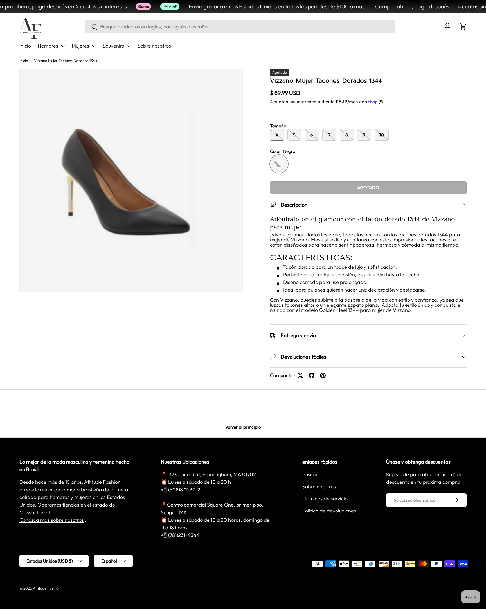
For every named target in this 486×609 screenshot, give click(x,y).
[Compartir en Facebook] (311, 375)
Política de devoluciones (329, 510)
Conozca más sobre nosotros (51, 520)
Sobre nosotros (154, 45)
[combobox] (240, 26)
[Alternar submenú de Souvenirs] (128, 45)
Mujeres (80, 45)
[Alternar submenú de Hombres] (62, 45)
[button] (463, 26)
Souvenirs (113, 45)
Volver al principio (243, 427)
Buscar (310, 474)
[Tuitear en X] (300, 375)
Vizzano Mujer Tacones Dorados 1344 (65, 60)
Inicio (25, 45)
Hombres (48, 45)
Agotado (368, 187)
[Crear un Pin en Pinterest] (322, 375)
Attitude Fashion (46, 588)
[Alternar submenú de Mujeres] (93, 45)
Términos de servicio (325, 498)
